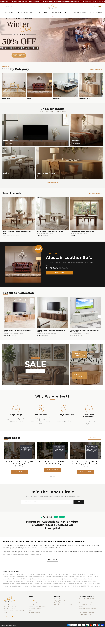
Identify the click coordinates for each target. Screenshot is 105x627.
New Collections (96, 12)
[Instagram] (6, 616)
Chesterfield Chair (69, 579)
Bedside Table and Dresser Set (91, 586)
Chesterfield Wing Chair (54, 579)
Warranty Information (60, 603)
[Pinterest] (9, 616)
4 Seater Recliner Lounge (11, 583)
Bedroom (11, 12)
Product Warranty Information (37, 606)
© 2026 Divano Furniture (8, 625)
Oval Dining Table (94, 583)
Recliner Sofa (65, 586)
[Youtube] (12, 616)
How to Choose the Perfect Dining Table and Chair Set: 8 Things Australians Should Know (85, 464)
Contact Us (57, 599)
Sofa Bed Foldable (93, 576)
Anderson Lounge (9, 586)
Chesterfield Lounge (38, 579)
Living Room (42, 12)
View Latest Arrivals (94, 193)
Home (3, 12)
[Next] (99, 316)
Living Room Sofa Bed (66, 576)
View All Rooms (51, 182)
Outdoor (68, 12)
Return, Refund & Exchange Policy (63, 605)
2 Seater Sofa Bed (9, 576)
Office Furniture (56, 12)
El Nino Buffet (76, 574)
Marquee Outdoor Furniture (55, 583)
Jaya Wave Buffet (8, 574)
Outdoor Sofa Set (39, 583)
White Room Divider (88, 581)
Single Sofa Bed (45, 576)
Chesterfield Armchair (23, 579)
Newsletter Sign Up (34, 612)
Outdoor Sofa (7, 581)
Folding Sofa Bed (21, 576)
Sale (52, 16)
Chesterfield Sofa (8, 579)
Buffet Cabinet (30, 574)
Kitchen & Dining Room (26, 12)
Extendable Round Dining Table (76, 583)
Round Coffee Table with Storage (52, 581)
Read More (51, 559)
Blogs (30, 610)
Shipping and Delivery (35, 608)
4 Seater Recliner (26, 583)
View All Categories (94, 69)
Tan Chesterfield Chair (83, 579)
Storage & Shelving (81, 12)
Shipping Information (60, 601)
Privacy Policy (33, 605)
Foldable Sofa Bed (88, 574)
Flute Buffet (66, 574)
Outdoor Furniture (19, 581)
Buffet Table (20, 574)
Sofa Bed (55, 576)
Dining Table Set (54, 586)
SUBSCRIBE (78, 501)
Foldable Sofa (75, 586)
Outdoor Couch (42, 586)
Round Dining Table (33, 581)
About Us (31, 599)
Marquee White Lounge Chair (26, 586)
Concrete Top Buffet (54, 574)
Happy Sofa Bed (34, 576)
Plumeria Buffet (41, 574)
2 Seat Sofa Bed (80, 576)
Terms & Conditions (34, 603)
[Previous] (6, 316)
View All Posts (94, 438)
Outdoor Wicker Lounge (72, 581)
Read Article (20, 470)
